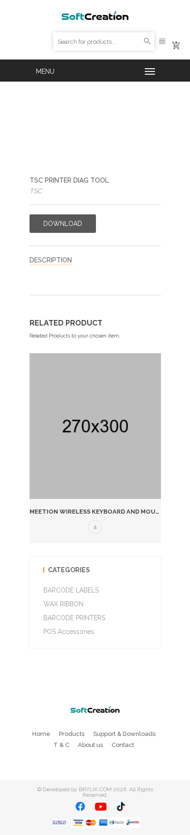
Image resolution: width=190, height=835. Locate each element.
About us (90, 744)
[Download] (95, 527)
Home (41, 733)
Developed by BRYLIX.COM (77, 789)
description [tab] (51, 260)
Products (71, 733)
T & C (61, 744)
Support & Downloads (124, 733)
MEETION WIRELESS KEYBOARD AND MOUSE (96, 511)
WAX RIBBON (63, 604)
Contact (123, 744)
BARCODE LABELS (71, 590)
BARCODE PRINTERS (74, 618)
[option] (95, 448)
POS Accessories (68, 631)
